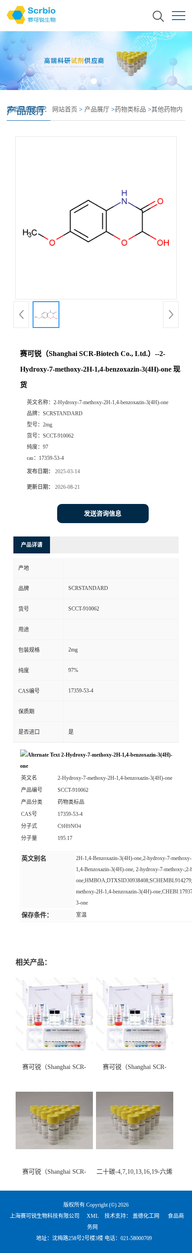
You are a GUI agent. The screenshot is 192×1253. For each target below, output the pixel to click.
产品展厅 (96, 109)
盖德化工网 (146, 1216)
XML (93, 1216)
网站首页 (64, 109)
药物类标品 (130, 109)
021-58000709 (136, 1238)
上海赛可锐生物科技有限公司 (44, 1216)
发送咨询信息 (102, 513)
